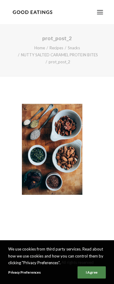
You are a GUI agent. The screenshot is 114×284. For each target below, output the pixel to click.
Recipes (56, 47)
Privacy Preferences (24, 272)
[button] (100, 12)
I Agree (92, 272)
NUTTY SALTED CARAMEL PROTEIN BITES (59, 54)
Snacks (74, 47)
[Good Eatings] (32, 12)
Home (39, 47)
